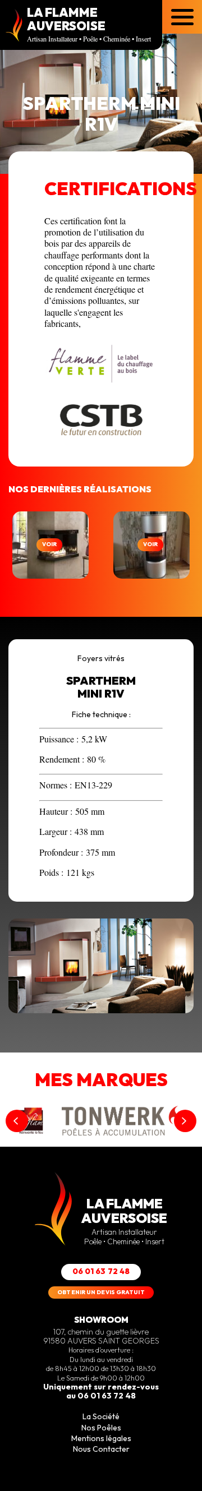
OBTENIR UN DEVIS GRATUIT (100, 1292)
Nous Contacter (101, 1449)
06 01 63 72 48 (101, 1271)
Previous (17, 1121)
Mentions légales (101, 1438)
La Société (101, 1416)
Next (185, 1121)
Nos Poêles (101, 1428)
